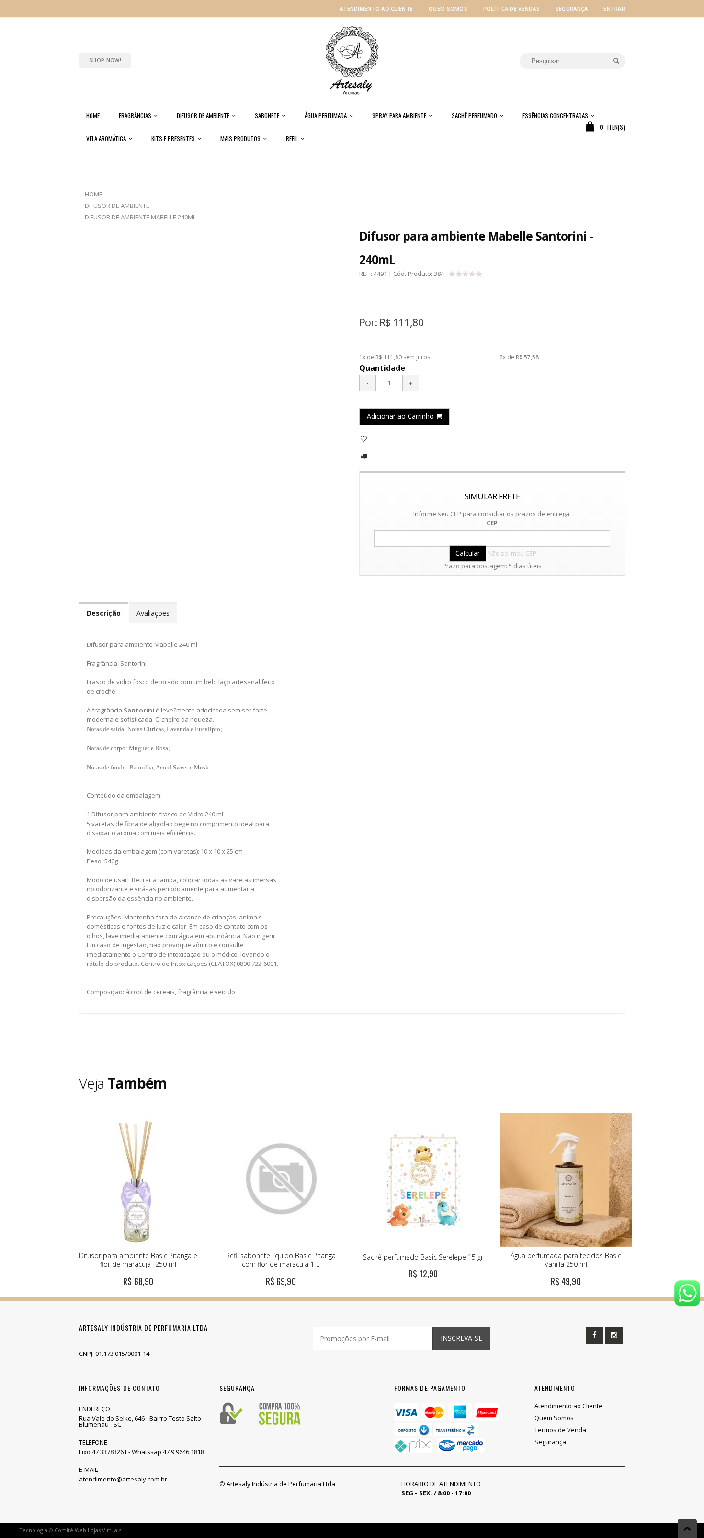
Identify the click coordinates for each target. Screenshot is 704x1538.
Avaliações (153, 613)
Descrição (104, 613)
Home (93, 194)
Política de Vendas (511, 8)
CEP (492, 522)
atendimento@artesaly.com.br (123, 1479)
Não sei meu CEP (512, 553)
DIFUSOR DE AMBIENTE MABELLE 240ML (140, 217)
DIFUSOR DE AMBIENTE (117, 205)
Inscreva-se (461, 1338)
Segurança (572, 8)
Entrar (614, 8)
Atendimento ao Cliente (376, 8)
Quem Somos (448, 8)
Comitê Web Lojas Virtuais (88, 1530)
